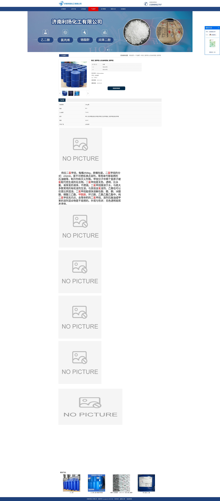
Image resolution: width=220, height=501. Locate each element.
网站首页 (131, 55)
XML (112, 499)
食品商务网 (129, 499)
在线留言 (123, 9)
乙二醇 (71, 492)
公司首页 (63, 9)
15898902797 (155, 4)
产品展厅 (93, 9)
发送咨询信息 (116, 88)
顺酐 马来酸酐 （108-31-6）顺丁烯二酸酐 (121, 492)
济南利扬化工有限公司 (92, 499)
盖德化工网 (122, 499)
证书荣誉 (103, 9)
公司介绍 (73, 9)
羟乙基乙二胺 (146, 492)
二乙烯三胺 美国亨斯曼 (96, 492)
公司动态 (83, 9)
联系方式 (113, 9)
